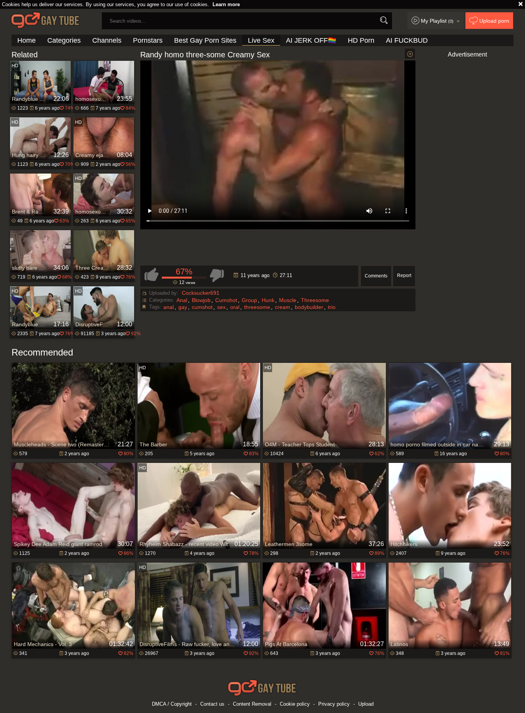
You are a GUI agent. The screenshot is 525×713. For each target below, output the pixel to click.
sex (221, 307)
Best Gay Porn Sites (205, 40)
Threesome (315, 300)
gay (182, 307)
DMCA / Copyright (172, 703)
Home (26, 40)
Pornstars (148, 40)
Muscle (287, 300)
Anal (181, 300)
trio (332, 307)
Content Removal (252, 703)
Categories (64, 40)
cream (282, 307)
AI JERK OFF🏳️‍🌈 (311, 40)
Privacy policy (334, 703)
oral (234, 307)
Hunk (268, 300)
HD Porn (361, 40)
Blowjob (201, 300)
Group (249, 300)
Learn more (226, 4)
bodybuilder (309, 307)
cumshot (202, 307)
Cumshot (226, 300)
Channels (106, 40)
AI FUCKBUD (407, 40)
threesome (257, 307)
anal (168, 307)
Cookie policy (295, 703)
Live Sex (261, 40)
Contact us (212, 703)
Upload (366, 703)
